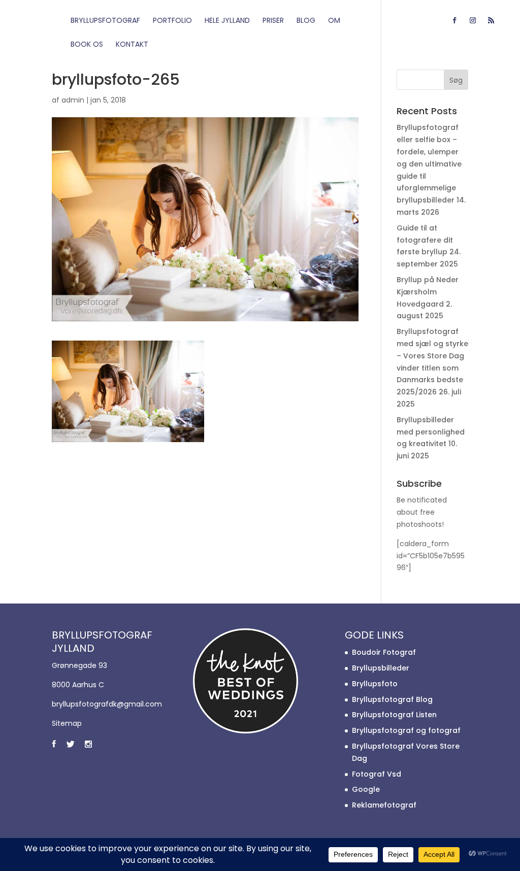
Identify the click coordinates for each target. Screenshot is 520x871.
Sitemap (67, 723)
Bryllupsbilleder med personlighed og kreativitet (431, 432)
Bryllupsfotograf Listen (394, 715)
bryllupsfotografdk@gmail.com (107, 704)
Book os (87, 45)
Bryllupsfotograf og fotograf (406, 730)
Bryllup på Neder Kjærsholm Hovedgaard (428, 292)
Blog (306, 21)
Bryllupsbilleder (380, 668)
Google (366, 789)
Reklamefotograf (384, 805)
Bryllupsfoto (375, 684)
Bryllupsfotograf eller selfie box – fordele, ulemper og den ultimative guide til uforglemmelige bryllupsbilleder (429, 163)
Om (334, 21)
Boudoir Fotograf (384, 652)
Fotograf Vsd (376, 774)
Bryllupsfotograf (105, 21)
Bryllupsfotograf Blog (392, 699)
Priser (273, 21)
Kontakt (132, 45)
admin (72, 100)
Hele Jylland (227, 21)
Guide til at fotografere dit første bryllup (425, 240)
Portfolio (172, 21)
